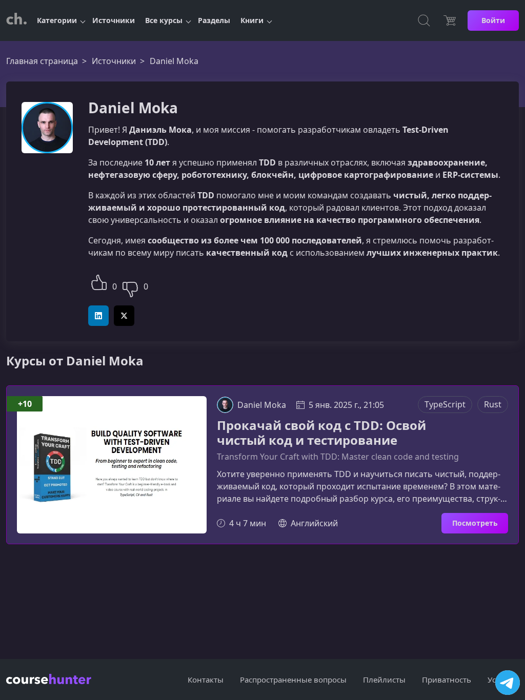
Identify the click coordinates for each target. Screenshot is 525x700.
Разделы (214, 20)
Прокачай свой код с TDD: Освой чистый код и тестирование (321, 433)
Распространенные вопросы (293, 679)
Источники (113, 20)
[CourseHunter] (16, 20)
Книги (252, 20)
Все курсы (164, 20)
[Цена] (449, 20)
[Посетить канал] (507, 682)
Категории (57, 20)
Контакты (206, 679)
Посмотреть (475, 523)
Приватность (446, 679)
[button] (99, 281)
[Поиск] (424, 20)
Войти (493, 20)
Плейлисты (384, 679)
